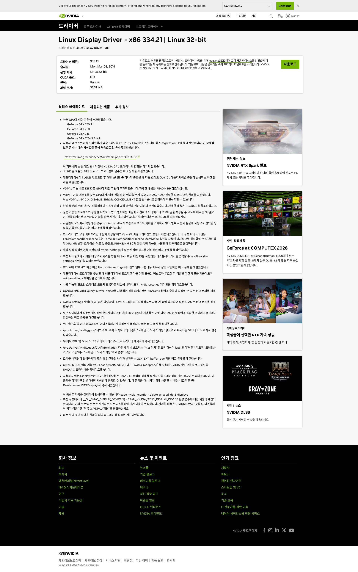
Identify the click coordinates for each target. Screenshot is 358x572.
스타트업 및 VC (231, 487)
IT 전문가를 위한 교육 (234, 507)
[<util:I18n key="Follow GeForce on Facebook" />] (264, 530)
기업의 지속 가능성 (71, 500)
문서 (224, 494)
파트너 (225, 474)
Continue (285, 6)
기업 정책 (142, 560)
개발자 (225, 468)
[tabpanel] (138, 267)
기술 (61, 507)
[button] (279, 17)
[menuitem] (88, 15)
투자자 (63, 474)
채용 (61, 513)
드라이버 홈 (66, 48)
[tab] (71, 107)
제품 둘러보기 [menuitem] (223, 16)
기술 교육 (227, 500)
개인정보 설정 (93, 560)
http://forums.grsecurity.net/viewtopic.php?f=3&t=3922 (100, 157)
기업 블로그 (147, 474)
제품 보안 (157, 560)
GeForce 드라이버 (118, 27)
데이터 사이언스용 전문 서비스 (240, 513)
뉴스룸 (144, 468)
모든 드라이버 (92, 27)
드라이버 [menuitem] (241, 16)
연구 (61, 494)
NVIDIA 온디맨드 (151, 513)
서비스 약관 (113, 560)
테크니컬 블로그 (150, 481)
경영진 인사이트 (231, 481)
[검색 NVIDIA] (271, 15)
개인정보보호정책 (70, 560)
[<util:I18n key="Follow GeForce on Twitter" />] (284, 530)
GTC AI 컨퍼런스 (150, 507)
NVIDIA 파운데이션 (71, 487)
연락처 (171, 560)
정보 (61, 468)
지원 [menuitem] (254, 16)
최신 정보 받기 (149, 494)
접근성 (128, 560)
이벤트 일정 (147, 500)
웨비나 (144, 487)
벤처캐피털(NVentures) (74, 481)
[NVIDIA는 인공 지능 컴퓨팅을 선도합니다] (69, 16)
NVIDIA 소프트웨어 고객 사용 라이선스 (230, 60)
